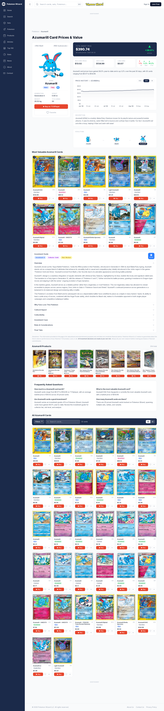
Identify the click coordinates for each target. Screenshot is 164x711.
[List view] (152, 421)
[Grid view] (148, 421)
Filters (37, 422)
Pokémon (35, 31)
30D (140, 81)
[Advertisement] (94, 20)
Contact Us (140, 707)
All (152, 81)
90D (146, 81)
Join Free (155, 4)
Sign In (146, 4)
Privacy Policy (151, 707)
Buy (41, 198)
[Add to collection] (53, 198)
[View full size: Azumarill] (51, 63)
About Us (130, 707)
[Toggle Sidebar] (30, 4)
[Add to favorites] (49, 198)
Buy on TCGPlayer (52, 106)
